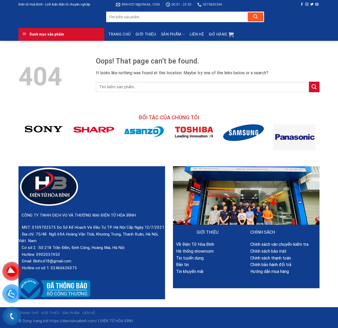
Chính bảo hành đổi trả (270, 264)
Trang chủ (119, 34)
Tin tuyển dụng (188, 258)
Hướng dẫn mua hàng (269, 271)
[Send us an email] (316, 4)
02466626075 (64, 268)
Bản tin (181, 264)
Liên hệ (197, 34)
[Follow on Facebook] (301, 4)
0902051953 (48, 254)
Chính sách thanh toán (270, 258)
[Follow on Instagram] (306, 4)
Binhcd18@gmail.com (52, 261)
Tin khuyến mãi (188, 271)
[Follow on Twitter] (311, 4)
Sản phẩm (171, 34)
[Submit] (255, 17)
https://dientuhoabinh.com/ (73, 321)
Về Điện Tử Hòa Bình (193, 244)
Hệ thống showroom (193, 251)
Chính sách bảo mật (268, 251)
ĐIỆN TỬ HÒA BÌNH (116, 321)
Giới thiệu (145, 34)
